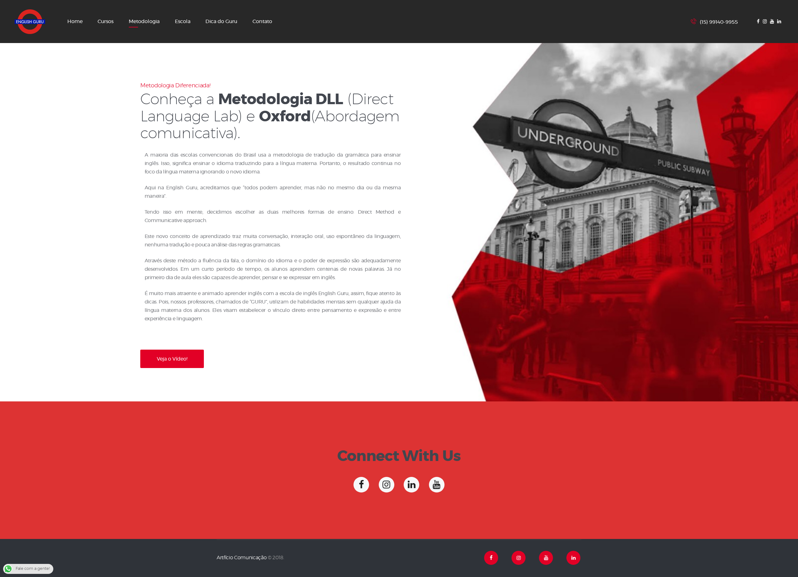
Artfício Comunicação (242, 557)
